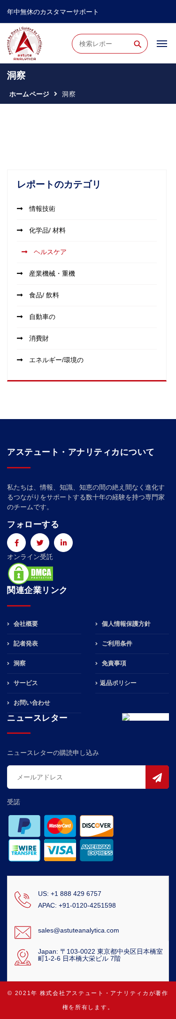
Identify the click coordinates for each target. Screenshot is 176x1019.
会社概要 (25, 624)
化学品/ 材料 (46, 230)
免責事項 (113, 663)
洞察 (19, 663)
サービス (25, 682)
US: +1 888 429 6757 (69, 893)
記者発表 (25, 643)
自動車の (41, 316)
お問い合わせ (31, 702)
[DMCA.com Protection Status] (30, 573)
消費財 (38, 338)
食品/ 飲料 (43, 295)
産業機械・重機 (51, 273)
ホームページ (29, 94)
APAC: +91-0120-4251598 (77, 905)
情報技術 (41, 208)
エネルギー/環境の (55, 360)
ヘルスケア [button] (49, 252)
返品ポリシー (118, 682)
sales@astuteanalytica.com (78, 930)
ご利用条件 (116, 643)
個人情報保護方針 (125, 624)
